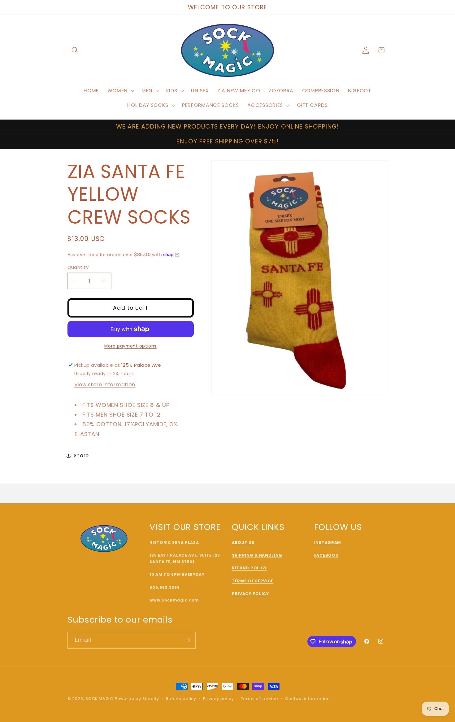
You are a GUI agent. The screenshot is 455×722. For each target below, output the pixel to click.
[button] (75, 50)
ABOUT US (243, 542)
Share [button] (81, 455)
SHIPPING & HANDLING (257, 555)
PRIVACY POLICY (250, 593)
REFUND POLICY (249, 568)
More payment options (130, 346)
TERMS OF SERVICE (252, 581)
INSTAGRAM (327, 542)
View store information (104, 384)
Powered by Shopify (137, 698)
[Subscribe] (187, 640)
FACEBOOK (326, 555)
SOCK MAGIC (99, 698)
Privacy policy (218, 698)
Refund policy (181, 698)
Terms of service (259, 698)
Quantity (78, 267)
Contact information (307, 698)
